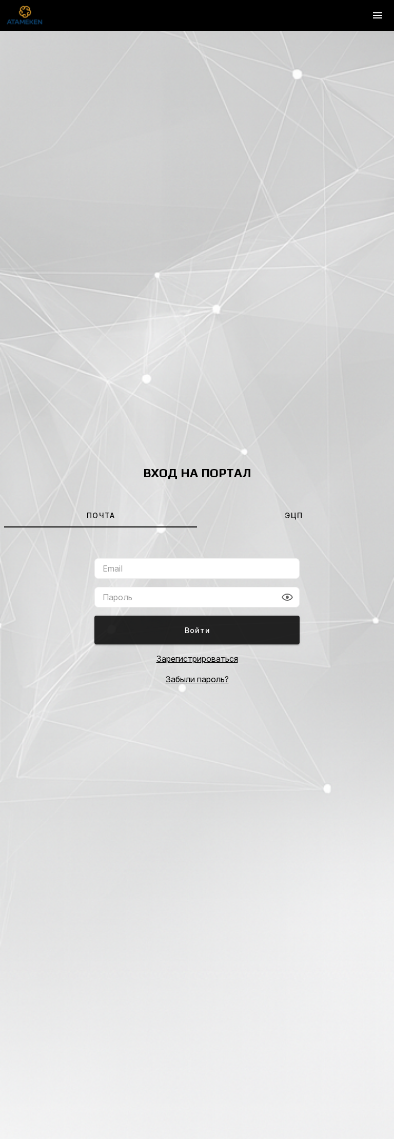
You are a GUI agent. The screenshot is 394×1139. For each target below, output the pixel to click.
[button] (287, 597)
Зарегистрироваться (197, 659)
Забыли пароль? (197, 679)
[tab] (100, 515)
